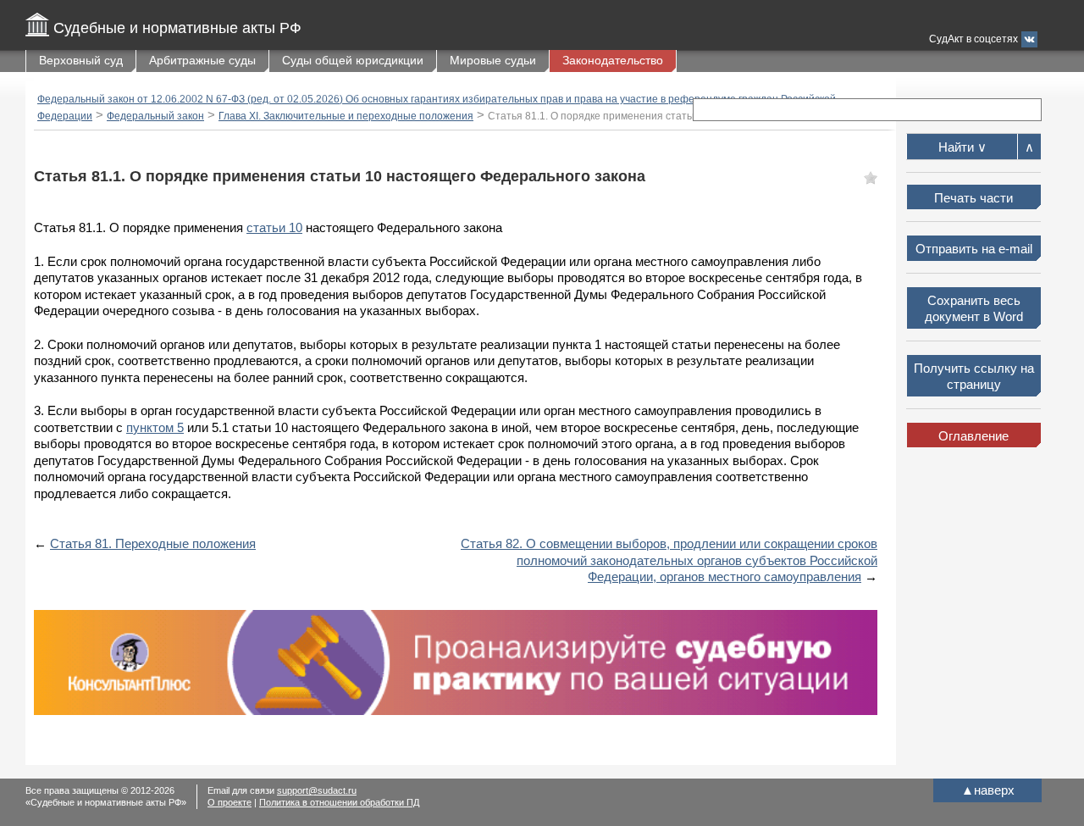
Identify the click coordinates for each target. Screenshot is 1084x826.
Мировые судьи (493, 60)
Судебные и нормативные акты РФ (177, 27)
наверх (988, 790)
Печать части (973, 198)
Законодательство (612, 60)
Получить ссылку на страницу (974, 376)
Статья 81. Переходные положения (153, 543)
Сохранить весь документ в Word (974, 308)
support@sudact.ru (317, 790)
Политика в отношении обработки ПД (339, 802)
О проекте (229, 802)
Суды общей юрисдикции (352, 60)
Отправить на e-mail (973, 248)
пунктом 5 (155, 427)
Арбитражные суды (202, 60)
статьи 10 (274, 227)
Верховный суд (81, 60)
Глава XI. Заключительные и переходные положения (345, 116)
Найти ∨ (962, 147)
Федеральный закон (155, 116)
